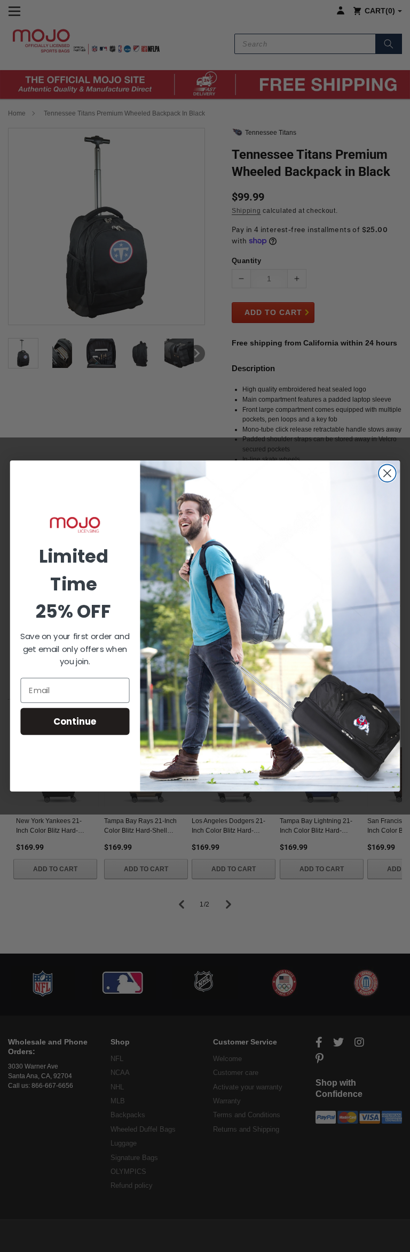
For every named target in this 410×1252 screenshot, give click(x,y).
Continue (75, 721)
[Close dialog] (387, 473)
